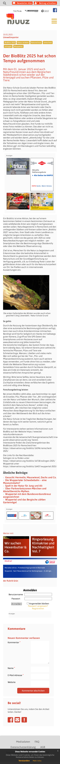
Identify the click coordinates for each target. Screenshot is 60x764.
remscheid (48, 42)
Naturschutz (36, 42)
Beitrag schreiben (47, 3)
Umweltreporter (11, 37)
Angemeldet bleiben (39, 603)
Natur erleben (23, 42)
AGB (42, 747)
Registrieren (38, 608)
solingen (8, 46)
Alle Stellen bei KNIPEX (42, 175)
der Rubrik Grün (10, 581)
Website (12, 682)
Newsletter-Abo (24, 3)
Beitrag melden (24, 719)
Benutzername (16, 594)
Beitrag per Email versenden (17, 719)
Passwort (16, 598)
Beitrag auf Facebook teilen (10, 719)
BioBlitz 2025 (10, 42)
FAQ (37, 741)
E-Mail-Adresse (16, 675)
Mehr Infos (37, 761)
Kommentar (14, 642)
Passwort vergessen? (38, 606)
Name (11, 668)
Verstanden (24, 760)
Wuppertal (18, 46)
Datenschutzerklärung (23, 747)
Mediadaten (23, 741)
